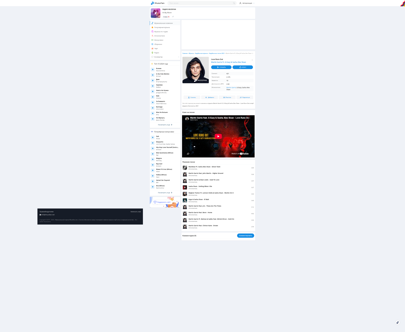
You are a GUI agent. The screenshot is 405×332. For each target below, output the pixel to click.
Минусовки (158, 40)
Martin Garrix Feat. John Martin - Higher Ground (206, 173)
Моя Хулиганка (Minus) (164, 153)
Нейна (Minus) (161, 175)
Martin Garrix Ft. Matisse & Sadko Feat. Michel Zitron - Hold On (211, 219)
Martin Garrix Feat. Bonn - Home (200, 212)
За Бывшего (160, 101)
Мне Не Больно (162, 112)
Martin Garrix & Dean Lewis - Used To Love (204, 180)
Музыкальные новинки (163, 23)
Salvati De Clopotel (163, 180)
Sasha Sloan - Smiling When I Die (200, 186)
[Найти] (234, 3)
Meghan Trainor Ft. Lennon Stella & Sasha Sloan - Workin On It (211, 193)
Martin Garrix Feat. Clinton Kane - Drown (203, 226)
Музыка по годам (161, 31)
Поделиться (246, 97)
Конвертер (158, 57)
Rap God (159, 164)
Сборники (158, 44)
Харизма (159, 85)
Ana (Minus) (160, 186)
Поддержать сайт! (164, 202)
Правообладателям (46, 212)
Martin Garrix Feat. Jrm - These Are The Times (205, 206)
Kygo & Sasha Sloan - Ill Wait (199, 199)
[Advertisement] (218, 34)
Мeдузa (159, 158)
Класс (244, 67)
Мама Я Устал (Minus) (164, 169)
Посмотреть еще (164, 125)
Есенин (158, 68)
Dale (157, 96)
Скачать (193, 97)
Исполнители (159, 36)
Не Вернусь (160, 118)
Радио (156, 53)
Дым (157, 79)
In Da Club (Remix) (162, 74)
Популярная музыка (162, 27)
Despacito (159, 142)
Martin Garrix (231, 87)
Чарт (156, 48)
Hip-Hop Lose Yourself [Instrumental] (167, 147)
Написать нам (136, 212)
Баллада (159, 107)
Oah (157, 136)
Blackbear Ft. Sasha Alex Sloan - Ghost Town (204, 167)
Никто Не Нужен (162, 90)
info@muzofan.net (48, 215)
